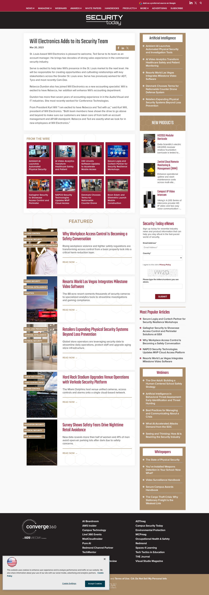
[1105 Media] (34, 538)
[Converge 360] (39, 527)
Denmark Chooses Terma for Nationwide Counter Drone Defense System (91, 200)
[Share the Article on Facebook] (117, 48)
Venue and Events (33, 377)
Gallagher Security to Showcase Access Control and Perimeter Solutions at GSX (39, 200)
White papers (93, 8)
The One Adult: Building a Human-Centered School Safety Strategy (164, 384)
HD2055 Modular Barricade (165, 137)
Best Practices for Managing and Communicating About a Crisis (162, 413)
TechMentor (89, 552)
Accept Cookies (95, 583)
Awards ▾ (76, 8)
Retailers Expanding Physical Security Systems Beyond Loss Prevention (95, 332)
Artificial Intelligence (35, 287)
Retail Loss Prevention (35, 329)
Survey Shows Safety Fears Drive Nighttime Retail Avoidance (93, 427)
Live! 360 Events (92, 534)
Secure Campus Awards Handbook (159, 488)
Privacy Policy (165, 265)
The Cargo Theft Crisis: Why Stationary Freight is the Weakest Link (162, 500)
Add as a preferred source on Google (159, 3)
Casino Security (32, 281)
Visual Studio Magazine (149, 561)
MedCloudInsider (92, 539)
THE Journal (143, 556)
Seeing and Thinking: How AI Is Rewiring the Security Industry (164, 435)
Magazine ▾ (45, 8)
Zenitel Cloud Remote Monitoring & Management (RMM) (168, 165)
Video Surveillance (33, 383)
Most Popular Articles (155, 312)
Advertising (159, 8)
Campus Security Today (149, 525)
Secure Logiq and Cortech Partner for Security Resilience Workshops (117, 165)
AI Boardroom (90, 521)
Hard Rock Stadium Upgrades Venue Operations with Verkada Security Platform (96, 380)
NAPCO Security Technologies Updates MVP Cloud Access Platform (63, 200)
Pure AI (86, 543)
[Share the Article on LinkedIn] (122, 48)
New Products (163, 122)
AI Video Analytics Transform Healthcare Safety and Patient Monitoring (64, 166)
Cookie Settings (69, 583)
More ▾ (144, 8)
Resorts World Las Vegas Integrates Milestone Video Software (95, 284)
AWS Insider (89, 525)
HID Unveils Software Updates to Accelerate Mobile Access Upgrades (90, 166)
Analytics (29, 293)
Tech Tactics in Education (150, 552)
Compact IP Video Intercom (166, 193)
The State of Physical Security (163, 459)
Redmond (141, 543)
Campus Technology (94, 530)
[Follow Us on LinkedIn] (190, 3)
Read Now (69, 262)
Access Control (32, 233)
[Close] (104, 559)
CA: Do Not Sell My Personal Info (149, 578)
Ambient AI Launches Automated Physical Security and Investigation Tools (38, 168)
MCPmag (141, 534)
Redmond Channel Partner (97, 547)
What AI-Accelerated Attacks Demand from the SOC (162, 425)
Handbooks (112, 8)
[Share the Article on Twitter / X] (127, 48)
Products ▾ (130, 8)
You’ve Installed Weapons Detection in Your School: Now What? (163, 470)
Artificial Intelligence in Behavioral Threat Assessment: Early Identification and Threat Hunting (163, 398)
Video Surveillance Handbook (163, 480)
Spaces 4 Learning (146, 547)
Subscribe (177, 8)
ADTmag (141, 521)
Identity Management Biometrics (40, 245)
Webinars (61, 8)
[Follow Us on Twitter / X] (195, 3)
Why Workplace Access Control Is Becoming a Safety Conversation (95, 236)
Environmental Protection (150, 530)
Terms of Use (122, 578)
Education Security (34, 424)
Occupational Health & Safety (153, 539)
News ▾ (30, 8)
